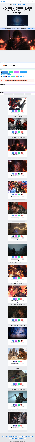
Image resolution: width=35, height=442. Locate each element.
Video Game (18, 116)
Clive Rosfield (14, 116)
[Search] (15, 1)
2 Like (11, 72)
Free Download (5, 72)
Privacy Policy (10, 436)
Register (33, 1)
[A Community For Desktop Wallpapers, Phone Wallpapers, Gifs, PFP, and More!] (10, 4)
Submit (23, 1)
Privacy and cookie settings (21, 438)
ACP (2, 80)
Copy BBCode (21, 76)
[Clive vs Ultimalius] (17, 276)
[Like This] (19, 278)
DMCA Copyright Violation (13, 438)
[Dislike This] (22, 153)
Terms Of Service (15, 436)
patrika (20, 114)
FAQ (6, 436)
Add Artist (5, 65)
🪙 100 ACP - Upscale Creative (11, 80)
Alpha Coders (3, 1)
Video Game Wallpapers (21, 4)
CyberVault (20, 239)
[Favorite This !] (16, 153)
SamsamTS (20, 281)
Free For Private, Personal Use (25, 65)
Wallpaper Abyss (14, 4)
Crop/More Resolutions (5, 74)
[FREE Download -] (13, 153)
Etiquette (25, 436)
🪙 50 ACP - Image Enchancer (21, 80)
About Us (3, 436)
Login (30, 1)
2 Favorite (17, 72)
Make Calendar (23, 72)
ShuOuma (19, 302)
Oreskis (16, 65)
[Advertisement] (17, 55)
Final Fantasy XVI (22, 116)
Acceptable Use (21, 436)
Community (27, 1)
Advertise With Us (30, 436)
